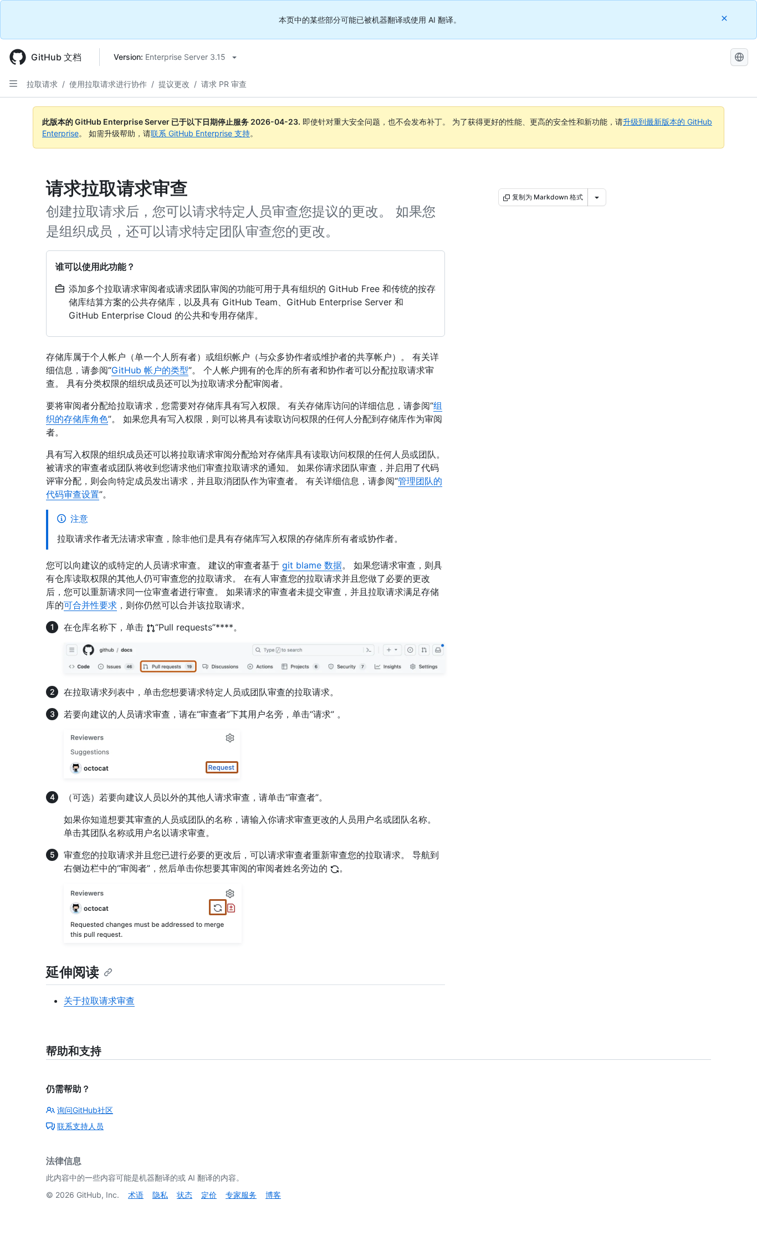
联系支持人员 (80, 1126)
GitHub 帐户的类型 (149, 370)
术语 (136, 1194)
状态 (184, 1194)
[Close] (725, 18)
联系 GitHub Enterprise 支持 (200, 133)
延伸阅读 (72, 972)
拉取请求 (42, 84)
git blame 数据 (312, 565)
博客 (273, 1194)
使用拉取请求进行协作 (108, 84)
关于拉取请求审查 (99, 1000)
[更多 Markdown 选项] (596, 197)
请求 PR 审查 (224, 84)
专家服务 (241, 1194)
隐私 (160, 1194)
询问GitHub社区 (85, 1110)
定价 (209, 1194)
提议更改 (174, 84)
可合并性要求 (90, 605)
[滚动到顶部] (733, 1212)
